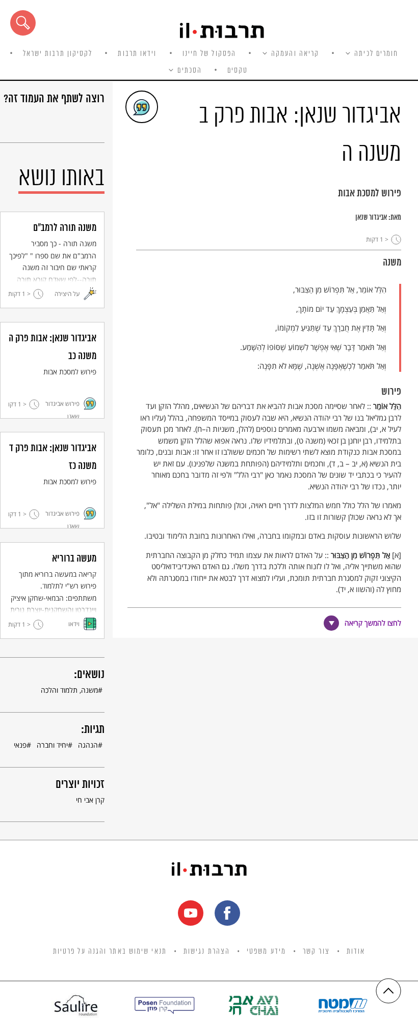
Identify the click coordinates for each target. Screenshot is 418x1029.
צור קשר (316, 952)
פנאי (20, 745)
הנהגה (88, 745)
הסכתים (189, 71)
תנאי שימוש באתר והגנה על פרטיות (110, 952)
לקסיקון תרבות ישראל (58, 54)
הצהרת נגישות (207, 952)
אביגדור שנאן (371, 218)
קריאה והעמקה (295, 54)
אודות (356, 952)
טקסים (237, 71)
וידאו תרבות (137, 54)
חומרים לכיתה (376, 54)
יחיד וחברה (52, 745)
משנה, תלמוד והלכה (69, 690)
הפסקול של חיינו (209, 54)
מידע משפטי (266, 952)
